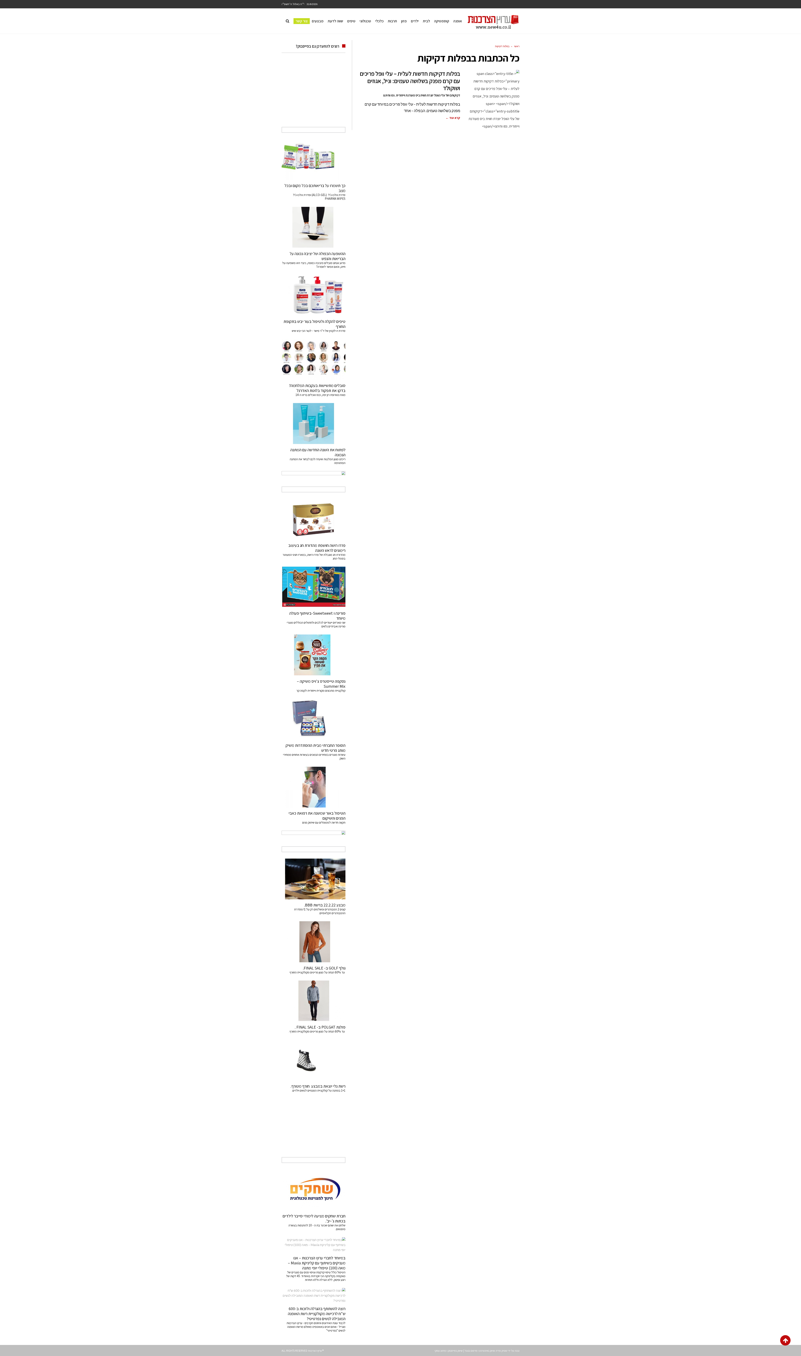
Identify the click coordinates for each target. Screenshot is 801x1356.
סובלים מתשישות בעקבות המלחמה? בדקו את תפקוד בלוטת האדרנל (317, 388)
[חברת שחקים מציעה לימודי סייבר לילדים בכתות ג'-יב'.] (313, 1189)
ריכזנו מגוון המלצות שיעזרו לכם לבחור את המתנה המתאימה (317, 461)
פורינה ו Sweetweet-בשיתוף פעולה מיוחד (317, 615)
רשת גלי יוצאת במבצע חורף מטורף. (318, 1086)
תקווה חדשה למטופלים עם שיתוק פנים (323, 822)
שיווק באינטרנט (487, 1350)
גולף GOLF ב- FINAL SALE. (324, 968)
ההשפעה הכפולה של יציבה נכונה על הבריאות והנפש (317, 256)
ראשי (516, 46)
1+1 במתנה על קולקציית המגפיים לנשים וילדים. (318, 1090)
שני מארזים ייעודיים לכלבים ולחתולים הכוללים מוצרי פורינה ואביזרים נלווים (316, 624)
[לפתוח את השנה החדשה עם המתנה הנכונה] (313, 423)
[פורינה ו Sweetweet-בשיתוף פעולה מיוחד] (313, 587)
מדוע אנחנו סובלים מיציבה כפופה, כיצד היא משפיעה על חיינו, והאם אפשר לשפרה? (313, 265)
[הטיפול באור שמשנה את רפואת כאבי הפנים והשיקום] (313, 787)
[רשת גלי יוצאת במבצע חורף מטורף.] (313, 1060)
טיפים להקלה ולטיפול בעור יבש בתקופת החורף (314, 324)
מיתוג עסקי (440, 1350)
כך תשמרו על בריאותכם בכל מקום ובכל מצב (315, 188)
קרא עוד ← (453, 118)
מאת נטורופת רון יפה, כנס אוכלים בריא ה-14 (320, 395)
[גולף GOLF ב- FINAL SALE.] (313, 941)
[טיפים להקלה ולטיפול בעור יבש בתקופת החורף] (313, 295)
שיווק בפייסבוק (455, 1350)
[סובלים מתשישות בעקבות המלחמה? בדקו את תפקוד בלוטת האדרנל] (313, 359)
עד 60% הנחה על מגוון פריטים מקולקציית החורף (317, 972)
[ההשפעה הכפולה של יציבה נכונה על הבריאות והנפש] (313, 227)
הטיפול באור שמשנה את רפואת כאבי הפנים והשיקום (316, 815)
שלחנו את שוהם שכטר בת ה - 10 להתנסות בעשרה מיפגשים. (316, 1227)
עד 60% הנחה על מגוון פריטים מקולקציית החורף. (317, 1031)
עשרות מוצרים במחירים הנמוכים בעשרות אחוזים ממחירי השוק (314, 756)
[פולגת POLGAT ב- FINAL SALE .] (313, 1001)
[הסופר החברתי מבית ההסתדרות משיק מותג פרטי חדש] (313, 719)
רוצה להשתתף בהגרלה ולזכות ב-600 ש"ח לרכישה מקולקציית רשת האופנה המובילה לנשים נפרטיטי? (316, 1313)
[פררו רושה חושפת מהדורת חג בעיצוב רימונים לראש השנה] (313, 519)
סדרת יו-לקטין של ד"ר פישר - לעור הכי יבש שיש (318, 331)
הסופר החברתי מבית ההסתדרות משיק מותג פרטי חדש (315, 748)
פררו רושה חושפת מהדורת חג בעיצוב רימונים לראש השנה (316, 548)
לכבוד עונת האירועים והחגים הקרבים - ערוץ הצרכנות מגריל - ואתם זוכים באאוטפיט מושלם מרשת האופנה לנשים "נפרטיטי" (316, 1326)
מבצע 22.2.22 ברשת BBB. (324, 905)
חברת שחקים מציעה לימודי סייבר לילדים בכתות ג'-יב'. (314, 1218)
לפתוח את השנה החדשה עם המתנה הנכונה (317, 452)
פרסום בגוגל (471, 1350)
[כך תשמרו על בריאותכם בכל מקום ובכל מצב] (313, 159)
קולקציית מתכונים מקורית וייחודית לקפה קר (320, 691)
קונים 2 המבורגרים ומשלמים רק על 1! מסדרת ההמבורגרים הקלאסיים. (319, 911)
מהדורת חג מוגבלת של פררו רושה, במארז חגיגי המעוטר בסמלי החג (314, 556)
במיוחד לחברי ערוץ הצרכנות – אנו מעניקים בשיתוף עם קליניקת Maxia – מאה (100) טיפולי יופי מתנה (316, 1263)
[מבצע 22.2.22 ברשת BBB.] (313, 878)
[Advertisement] (313, 94)
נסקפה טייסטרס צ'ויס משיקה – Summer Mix (321, 684)
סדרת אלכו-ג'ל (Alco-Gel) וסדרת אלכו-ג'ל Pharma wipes (319, 197)
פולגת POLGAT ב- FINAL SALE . (320, 1027)
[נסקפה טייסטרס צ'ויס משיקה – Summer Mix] (313, 654)
